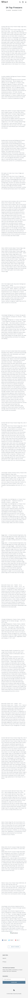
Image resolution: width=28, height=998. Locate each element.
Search (4, 958)
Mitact (11, 993)
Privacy (4, 961)
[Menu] (25, 2)
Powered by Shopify (17, 993)
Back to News (15, 946)
